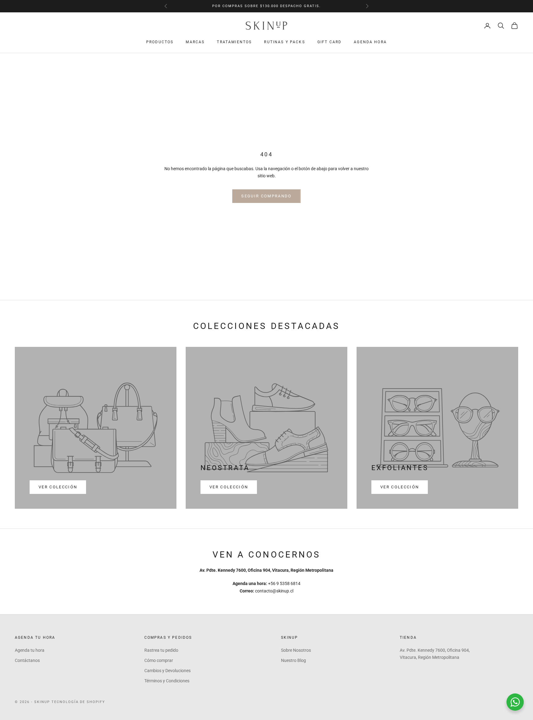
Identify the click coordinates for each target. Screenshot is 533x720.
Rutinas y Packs (284, 42)
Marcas (195, 42)
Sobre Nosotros (296, 650)
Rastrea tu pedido (161, 650)
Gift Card (329, 42)
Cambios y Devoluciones (167, 670)
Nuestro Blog (293, 660)
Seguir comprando (266, 196)
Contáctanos (27, 660)
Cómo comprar (158, 660)
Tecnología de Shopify (78, 702)
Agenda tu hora (29, 650)
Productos (159, 42)
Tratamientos (234, 42)
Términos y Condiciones (166, 680)
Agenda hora (370, 42)
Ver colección (58, 487)
